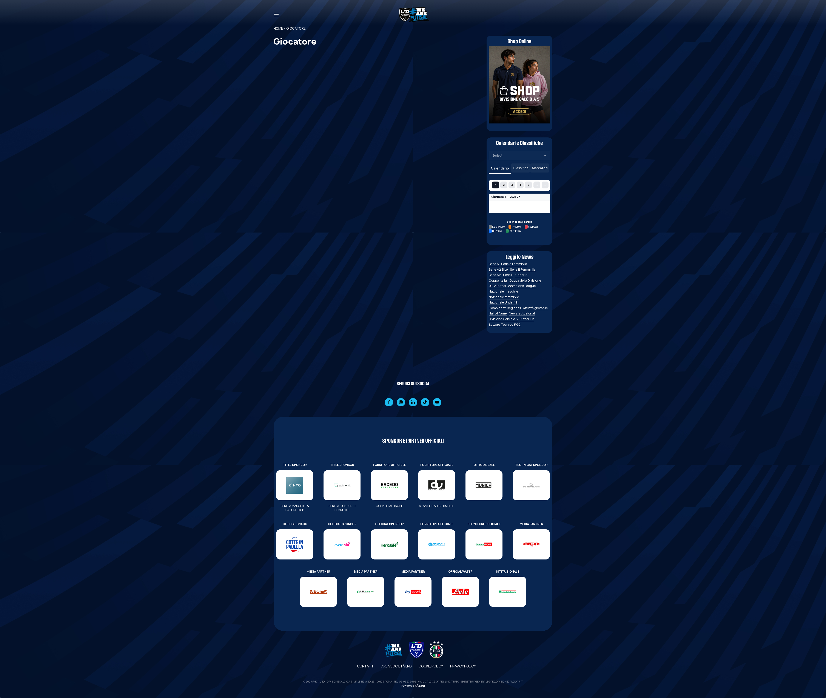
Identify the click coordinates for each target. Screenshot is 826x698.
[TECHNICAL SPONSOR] (531, 485)
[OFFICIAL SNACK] (294, 544)
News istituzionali (522, 313)
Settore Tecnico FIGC (505, 324)
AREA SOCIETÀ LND (396, 666)
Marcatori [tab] (540, 168)
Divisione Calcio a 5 (503, 319)
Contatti (365, 666)
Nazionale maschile (503, 291)
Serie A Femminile (514, 264)
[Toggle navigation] (276, 14)
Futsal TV (527, 319)
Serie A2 (495, 275)
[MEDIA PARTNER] (531, 544)
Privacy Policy (463, 666)
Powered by (408, 685)
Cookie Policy (431, 666)
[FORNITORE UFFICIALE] (389, 485)
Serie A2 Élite (498, 269)
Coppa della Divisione (525, 280)
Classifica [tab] (521, 168)
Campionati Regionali (505, 308)
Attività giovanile (535, 308)
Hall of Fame (498, 313)
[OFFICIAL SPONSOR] (342, 544)
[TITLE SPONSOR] (294, 485)
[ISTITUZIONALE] (507, 592)
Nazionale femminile (504, 297)
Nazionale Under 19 (503, 302)
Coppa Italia (498, 280)
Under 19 (521, 275)
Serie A (494, 264)
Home (278, 28)
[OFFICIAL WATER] (460, 592)
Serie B (508, 275)
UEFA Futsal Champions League (512, 286)
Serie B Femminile (523, 269)
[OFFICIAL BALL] (483, 485)
